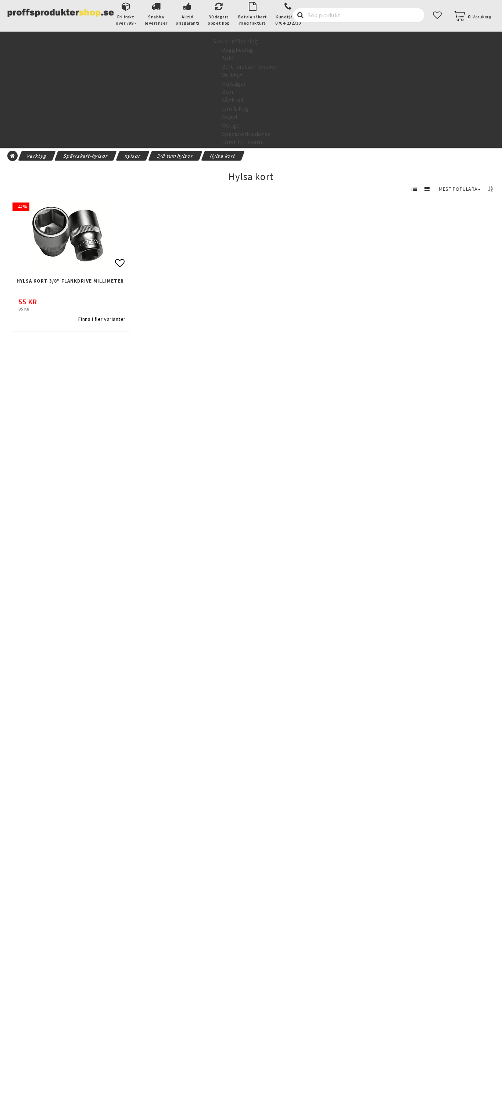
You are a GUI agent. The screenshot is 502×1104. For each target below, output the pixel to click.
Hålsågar (234, 83)
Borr (228, 91)
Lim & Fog (235, 108)
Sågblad (233, 100)
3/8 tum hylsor (175, 156)
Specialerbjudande (246, 133)
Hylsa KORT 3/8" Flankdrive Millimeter (70, 281)
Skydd (229, 117)
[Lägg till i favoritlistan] (71, 235)
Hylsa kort (223, 156)
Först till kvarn (242, 142)
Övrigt (230, 125)
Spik (227, 58)
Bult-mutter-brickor (249, 66)
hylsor (132, 156)
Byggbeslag (238, 49)
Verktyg (232, 75)
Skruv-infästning (235, 41)
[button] (437, 15)
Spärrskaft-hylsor (85, 156)
